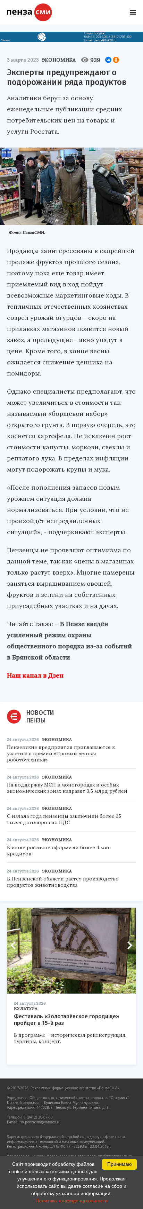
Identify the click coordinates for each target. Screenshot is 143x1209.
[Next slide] (127, 945)
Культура (25, 1008)
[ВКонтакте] (108, 60)
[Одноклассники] (116, 60)
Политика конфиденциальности (71, 1200)
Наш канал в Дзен (35, 675)
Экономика (59, 60)
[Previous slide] (15, 945)
